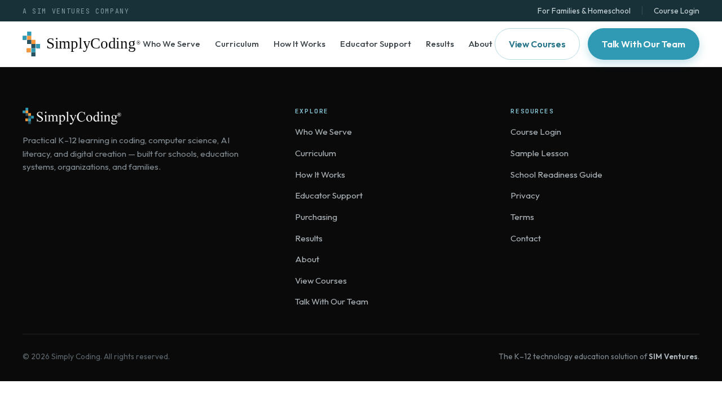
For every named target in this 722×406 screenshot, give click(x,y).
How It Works (299, 43)
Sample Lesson (539, 153)
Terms (522, 216)
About (480, 43)
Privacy (525, 195)
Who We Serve (171, 43)
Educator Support (375, 43)
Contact (525, 238)
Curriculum (237, 43)
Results (440, 43)
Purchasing (316, 216)
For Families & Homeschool (584, 11)
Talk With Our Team (643, 44)
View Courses (537, 44)
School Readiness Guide (556, 174)
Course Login (676, 11)
